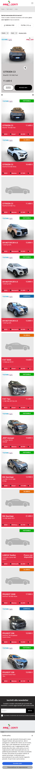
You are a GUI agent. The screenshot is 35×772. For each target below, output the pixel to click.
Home (2, 9)
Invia (30, 710)
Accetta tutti (17, 763)
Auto (16, 9)
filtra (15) (25, 25)
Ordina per (10, 25)
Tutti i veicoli (9, 9)
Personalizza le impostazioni (18, 767)
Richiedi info (23, 87)
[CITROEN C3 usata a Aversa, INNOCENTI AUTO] (17, 50)
